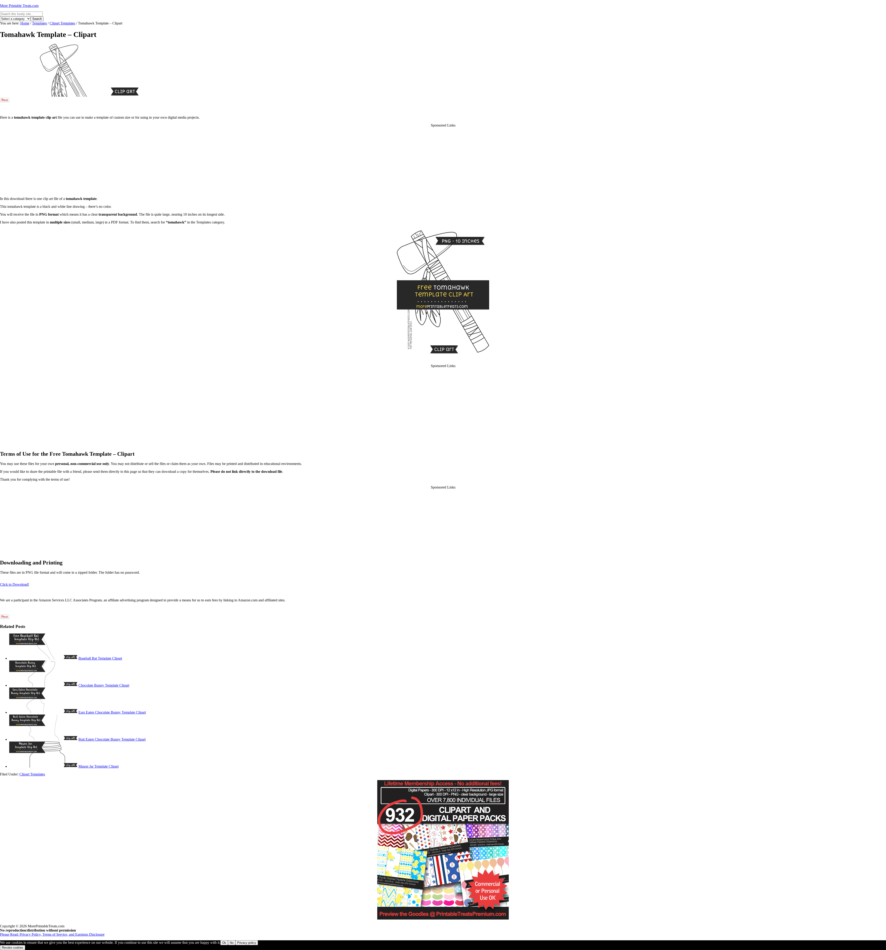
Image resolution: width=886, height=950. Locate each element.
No (231, 942)
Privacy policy (246, 942)
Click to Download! (14, 584)
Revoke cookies (12, 947)
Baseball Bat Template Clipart (100, 658)
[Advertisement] (443, 105)
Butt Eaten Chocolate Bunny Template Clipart (112, 739)
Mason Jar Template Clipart (98, 766)
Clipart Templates (32, 774)
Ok (224, 942)
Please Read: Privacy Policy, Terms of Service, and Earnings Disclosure (52, 934)
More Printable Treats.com (19, 6)
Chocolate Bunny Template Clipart (103, 685)
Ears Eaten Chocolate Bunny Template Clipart (112, 712)
